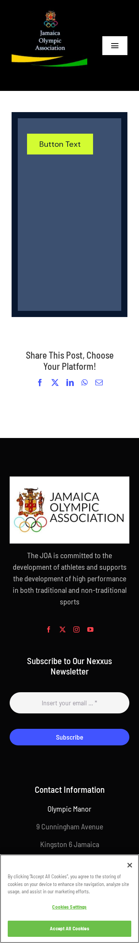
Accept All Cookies (69, 928)
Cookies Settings (69, 907)
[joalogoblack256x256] (49, 11)
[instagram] (76, 629)
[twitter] (62, 629)
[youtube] (90, 629)
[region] (69, 898)
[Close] (129, 865)
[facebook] (49, 629)
